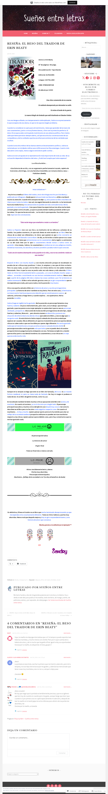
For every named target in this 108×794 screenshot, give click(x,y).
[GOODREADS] (59, 786)
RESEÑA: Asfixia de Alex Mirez (89, 257)
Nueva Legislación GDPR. (75, 33)
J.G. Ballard (85, 176)
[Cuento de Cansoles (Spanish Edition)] (98, 146)
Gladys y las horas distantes (18, 657)
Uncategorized (23, 580)
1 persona (24, 650)
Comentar (62, 753)
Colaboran (58, 33)
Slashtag (84, 158)
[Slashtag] (98, 163)
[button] (22, 364)
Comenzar (72, 2)
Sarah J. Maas (86, 154)
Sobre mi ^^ (46, 33)
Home (26, 33)
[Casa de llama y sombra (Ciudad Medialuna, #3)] (98, 154)
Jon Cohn (85, 160)
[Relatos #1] (98, 179)
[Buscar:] (91, 47)
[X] (83, 78)
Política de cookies (49, 790)
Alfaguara (37, 580)
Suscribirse (86, 114)
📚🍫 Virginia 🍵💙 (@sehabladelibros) (21, 687)
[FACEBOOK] (52, 786)
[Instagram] (94, 78)
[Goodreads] (90, 78)
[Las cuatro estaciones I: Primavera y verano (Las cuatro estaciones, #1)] (98, 171)
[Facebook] (87, 78)
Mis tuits (83, 203)
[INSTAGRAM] (56, 786)
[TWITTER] (48, 786)
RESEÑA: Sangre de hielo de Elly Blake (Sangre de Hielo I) (21, 614)
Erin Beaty (53, 580)
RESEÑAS (35, 33)
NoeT (9, 633)
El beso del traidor (45, 580)
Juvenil (58, 580)
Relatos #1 (85, 174)
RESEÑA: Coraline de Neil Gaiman (91, 237)
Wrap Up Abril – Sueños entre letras (26, 719)
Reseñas (17, 580)
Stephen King (86, 170)
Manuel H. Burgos (87, 144)
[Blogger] (98, 78)
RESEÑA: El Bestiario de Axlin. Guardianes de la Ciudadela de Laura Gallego (56, 614)
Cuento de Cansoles (88, 142)
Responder (67, 633)
